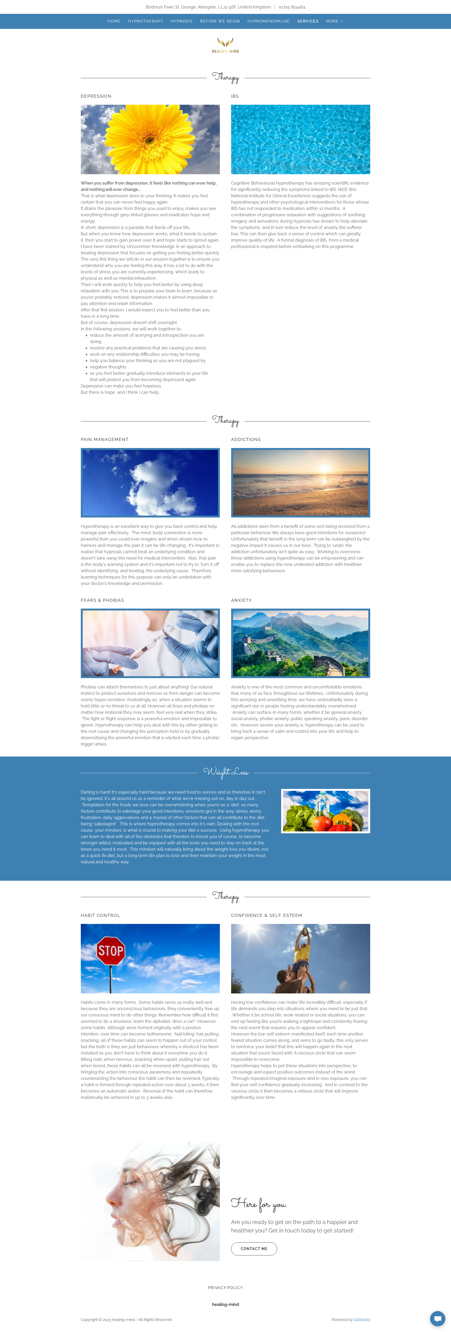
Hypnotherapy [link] (145, 21)
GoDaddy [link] (362, 1319)
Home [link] (114, 21)
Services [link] (308, 21)
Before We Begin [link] (220, 21)
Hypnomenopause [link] (269, 21)
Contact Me (254, 1249)
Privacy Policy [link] (225, 1288)
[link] (225, 44)
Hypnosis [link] (182, 21)
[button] (334, 21)
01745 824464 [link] (292, 6)
